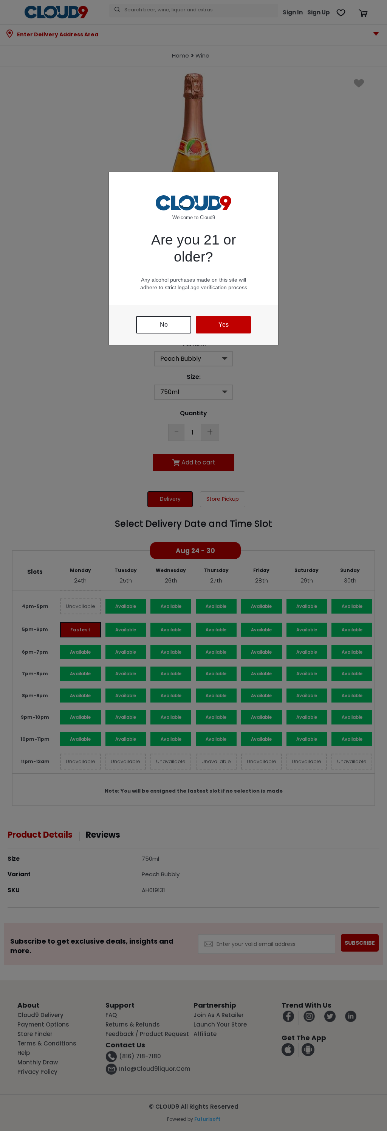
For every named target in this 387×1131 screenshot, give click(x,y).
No (164, 324)
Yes (223, 324)
